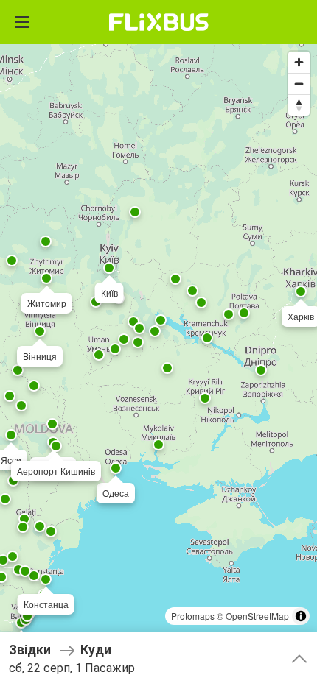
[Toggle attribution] (301, 616)
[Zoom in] (299, 62)
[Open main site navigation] (22, 22)
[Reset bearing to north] (299, 105)
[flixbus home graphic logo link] (159, 22)
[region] (158, 343)
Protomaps (193, 615)
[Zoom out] (299, 83)
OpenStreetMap (257, 615)
